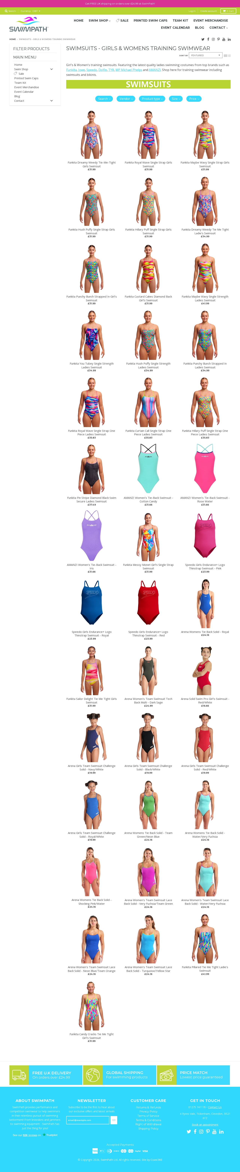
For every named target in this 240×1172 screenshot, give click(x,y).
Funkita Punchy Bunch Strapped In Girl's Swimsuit (91, 298)
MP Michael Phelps (129, 70)
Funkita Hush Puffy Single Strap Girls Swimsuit (91, 231)
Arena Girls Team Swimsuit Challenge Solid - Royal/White (92, 834)
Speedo (91, 70)
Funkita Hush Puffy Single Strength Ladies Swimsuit (148, 365)
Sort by (183, 55)
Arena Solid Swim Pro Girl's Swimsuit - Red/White (205, 700)
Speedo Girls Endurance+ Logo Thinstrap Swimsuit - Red (148, 633)
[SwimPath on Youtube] (223, 39)
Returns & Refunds (148, 1107)
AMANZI (155, 70)
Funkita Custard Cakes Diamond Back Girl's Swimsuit (148, 298)
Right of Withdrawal (148, 1124)
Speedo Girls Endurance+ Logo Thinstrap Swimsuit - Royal (92, 633)
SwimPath (107, 1159)
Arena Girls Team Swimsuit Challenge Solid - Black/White (148, 767)
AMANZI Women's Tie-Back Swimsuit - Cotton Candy (148, 499)
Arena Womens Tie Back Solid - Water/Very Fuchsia (205, 834)
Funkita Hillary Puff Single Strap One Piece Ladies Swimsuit (205, 432)
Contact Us (215, 1107)
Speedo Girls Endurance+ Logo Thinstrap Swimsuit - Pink (205, 566)
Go (113, 1120)
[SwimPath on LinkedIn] (229, 39)
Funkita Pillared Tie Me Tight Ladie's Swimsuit (205, 969)
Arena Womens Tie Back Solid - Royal (205, 632)
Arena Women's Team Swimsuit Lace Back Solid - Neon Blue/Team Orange (92, 969)
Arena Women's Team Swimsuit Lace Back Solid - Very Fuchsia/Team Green (148, 902)
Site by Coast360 (152, 1159)
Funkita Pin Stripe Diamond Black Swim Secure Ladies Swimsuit (91, 499)
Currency (26, 11)
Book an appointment (205, 1124)
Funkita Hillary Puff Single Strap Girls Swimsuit (148, 231)
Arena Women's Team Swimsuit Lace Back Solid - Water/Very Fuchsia (205, 902)
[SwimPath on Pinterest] (218, 39)
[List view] (229, 55)
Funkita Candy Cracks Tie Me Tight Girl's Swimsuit (92, 1036)
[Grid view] (225, 55)
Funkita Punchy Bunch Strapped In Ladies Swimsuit (205, 365)
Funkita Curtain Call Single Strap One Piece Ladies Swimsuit (148, 432)
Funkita (71, 70)
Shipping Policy (148, 1128)
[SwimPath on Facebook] (208, 39)
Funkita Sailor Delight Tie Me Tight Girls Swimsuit (91, 700)
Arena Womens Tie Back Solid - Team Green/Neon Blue (148, 834)
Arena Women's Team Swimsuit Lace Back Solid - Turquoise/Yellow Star (148, 969)
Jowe (81, 70)
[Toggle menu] (51, 69)
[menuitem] (78, 20)
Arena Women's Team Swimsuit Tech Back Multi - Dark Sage (148, 700)
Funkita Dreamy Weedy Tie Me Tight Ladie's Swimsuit (205, 231)
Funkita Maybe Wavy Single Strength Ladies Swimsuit (205, 298)
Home (12, 39)
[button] (104, 98)
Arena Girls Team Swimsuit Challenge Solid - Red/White (205, 767)
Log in (192, 11)
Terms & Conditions (148, 1120)
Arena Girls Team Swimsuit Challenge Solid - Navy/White (92, 767)
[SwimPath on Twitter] (203, 39)
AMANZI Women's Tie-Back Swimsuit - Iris (91, 566)
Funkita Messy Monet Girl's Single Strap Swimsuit (148, 566)
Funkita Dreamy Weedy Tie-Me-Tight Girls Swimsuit (92, 164)
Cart (230, 11)
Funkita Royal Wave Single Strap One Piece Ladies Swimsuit (91, 432)
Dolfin (102, 70)
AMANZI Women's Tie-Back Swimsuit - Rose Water (205, 499)
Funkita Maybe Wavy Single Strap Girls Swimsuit (205, 164)
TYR (111, 70)
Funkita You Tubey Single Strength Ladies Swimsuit (92, 365)
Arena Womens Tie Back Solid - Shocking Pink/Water (92, 901)
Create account (208, 11)
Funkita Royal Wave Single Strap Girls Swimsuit (148, 164)
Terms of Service (148, 1116)
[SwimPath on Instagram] (213, 39)
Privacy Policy (148, 1111)
